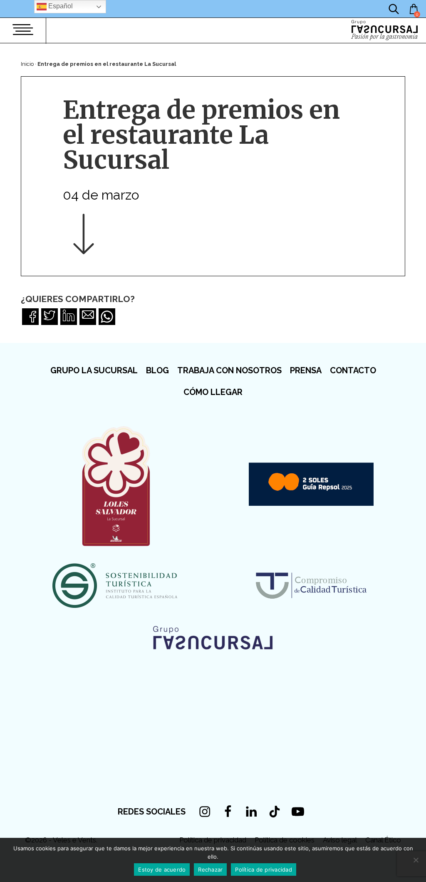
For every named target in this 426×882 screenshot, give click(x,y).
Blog (157, 370)
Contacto (353, 370)
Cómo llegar (213, 392)
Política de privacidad (263, 869)
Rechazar (210, 869)
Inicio (27, 64)
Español (60, 6)
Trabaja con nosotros (229, 370)
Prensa (306, 370)
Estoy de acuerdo (162, 869)
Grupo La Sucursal (94, 370)
